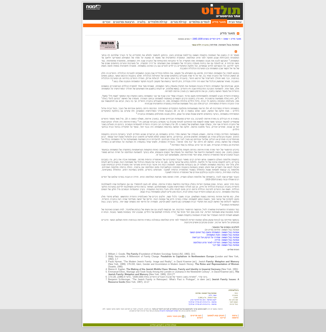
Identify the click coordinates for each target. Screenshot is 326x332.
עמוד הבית (235, 22)
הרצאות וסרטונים (123, 22)
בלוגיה (141, 22)
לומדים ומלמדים (199, 22)
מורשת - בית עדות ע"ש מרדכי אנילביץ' (202, 302)
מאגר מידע (219, 22)
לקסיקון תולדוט (156, 325)
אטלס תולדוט (170, 325)
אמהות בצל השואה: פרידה (227, 240)
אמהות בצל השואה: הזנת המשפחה (222, 235)
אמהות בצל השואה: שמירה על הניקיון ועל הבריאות (215, 237)
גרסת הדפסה (235, 316)
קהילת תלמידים (157, 22)
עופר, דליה (212, 295)
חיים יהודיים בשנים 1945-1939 (206, 39)
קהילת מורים (178, 22)
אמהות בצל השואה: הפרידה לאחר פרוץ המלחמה (216, 242)
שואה (225, 39)
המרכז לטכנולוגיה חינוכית (169, 311)
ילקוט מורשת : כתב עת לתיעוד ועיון (203, 300)
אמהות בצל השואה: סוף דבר (225, 245)
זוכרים (106, 22)
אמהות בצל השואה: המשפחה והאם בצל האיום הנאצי (214, 232)
